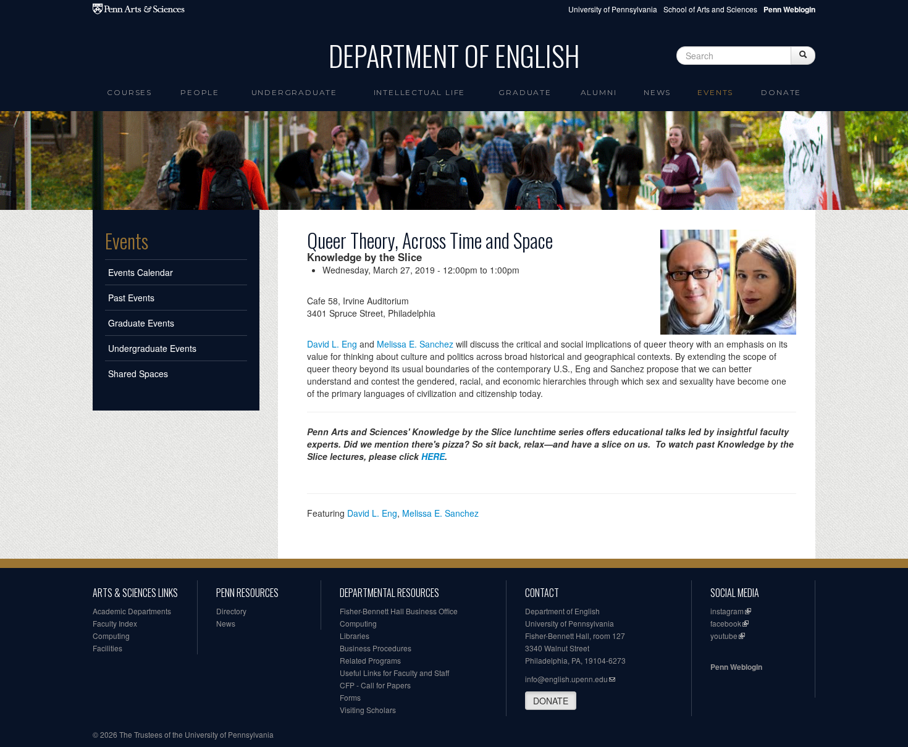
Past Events (131, 297)
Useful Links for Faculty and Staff (394, 672)
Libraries (354, 635)
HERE (433, 456)
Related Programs (370, 660)
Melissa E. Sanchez (415, 344)
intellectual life (420, 92)
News (657, 92)
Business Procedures (375, 648)
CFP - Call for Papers (375, 685)
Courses (129, 92)
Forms (350, 697)
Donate (781, 92)
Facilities (107, 648)
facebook (725, 623)
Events (715, 92)
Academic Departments (132, 611)
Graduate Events (141, 323)
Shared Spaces (138, 373)
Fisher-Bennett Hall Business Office (399, 611)
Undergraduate (294, 92)
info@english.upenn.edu (566, 679)
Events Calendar (140, 272)
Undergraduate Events (152, 348)
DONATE (550, 701)
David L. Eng (332, 344)
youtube (724, 635)
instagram (727, 611)
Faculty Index (115, 623)
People (199, 92)
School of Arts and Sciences (710, 9)
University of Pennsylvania (612, 9)
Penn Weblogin (736, 666)
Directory (231, 611)
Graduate (524, 92)
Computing (111, 635)
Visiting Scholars (368, 709)
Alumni (599, 92)
